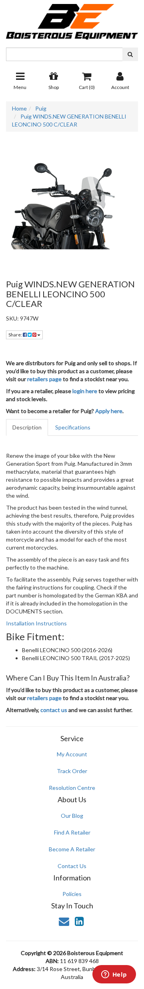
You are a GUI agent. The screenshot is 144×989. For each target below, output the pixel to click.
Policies (72, 893)
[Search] (130, 54)
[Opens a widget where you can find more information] (114, 975)
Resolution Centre (72, 787)
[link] (79, 921)
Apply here (108, 410)
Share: (15, 335)
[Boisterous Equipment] (72, 19)
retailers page (44, 379)
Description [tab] (27, 427)
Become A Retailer (72, 849)
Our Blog (72, 815)
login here (84, 391)
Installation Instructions (36, 623)
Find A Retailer (72, 832)
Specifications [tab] (72, 427)
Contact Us (72, 865)
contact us (53, 709)
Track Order (72, 770)
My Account (72, 754)
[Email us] (64, 921)
